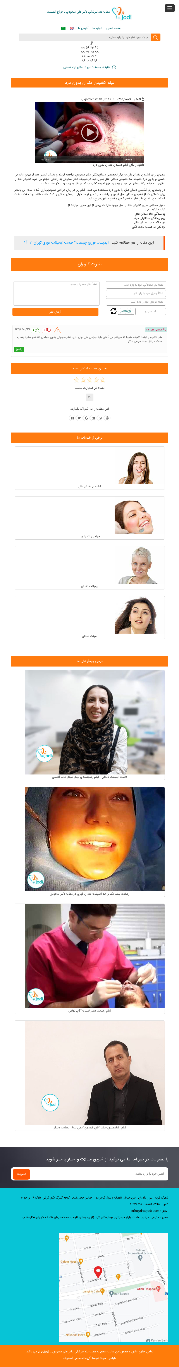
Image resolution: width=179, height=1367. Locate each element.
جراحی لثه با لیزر (89, 536)
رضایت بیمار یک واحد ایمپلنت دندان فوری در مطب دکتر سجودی (89, 894)
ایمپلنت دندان (89, 586)
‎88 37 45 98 (90, 52)
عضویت (21, 1174)
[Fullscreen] (141, 159)
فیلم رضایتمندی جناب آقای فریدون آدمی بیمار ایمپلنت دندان (89, 1127)
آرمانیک (68, 1358)
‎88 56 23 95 (89, 47)
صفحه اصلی (114, 28)
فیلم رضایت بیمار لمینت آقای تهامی (89, 1010)
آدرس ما (83, 28)
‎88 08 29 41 (90, 56)
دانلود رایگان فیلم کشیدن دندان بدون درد (118, 165)
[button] (90, 132)
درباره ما (97, 28)
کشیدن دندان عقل (138, 174)
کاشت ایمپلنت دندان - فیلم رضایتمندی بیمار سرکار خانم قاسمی (89, 777)
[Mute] (136, 159)
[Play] (38, 159)
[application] (89, 132)
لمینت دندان (89, 636)
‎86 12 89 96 (90, 60)
